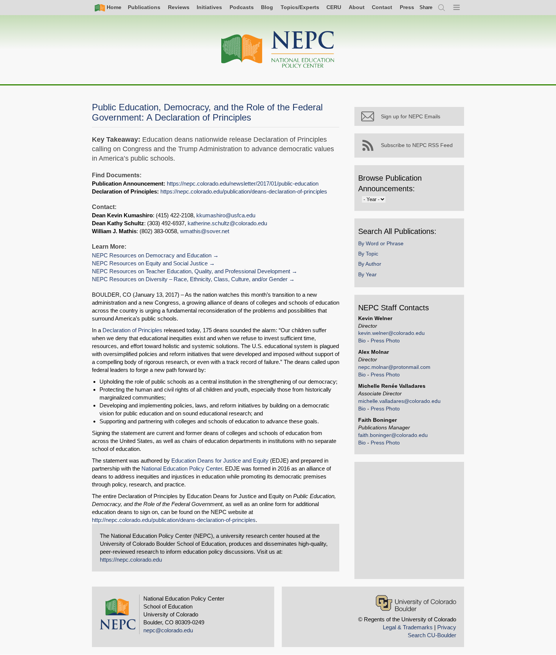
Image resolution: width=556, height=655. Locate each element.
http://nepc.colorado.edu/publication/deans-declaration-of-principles (174, 520)
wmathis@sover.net (204, 231)
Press (407, 7)
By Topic (368, 254)
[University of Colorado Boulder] (416, 603)
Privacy (446, 627)
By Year (367, 274)
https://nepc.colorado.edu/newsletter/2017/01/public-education (242, 183)
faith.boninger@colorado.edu (393, 435)
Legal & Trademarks (408, 627)
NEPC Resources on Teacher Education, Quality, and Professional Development (191, 271)
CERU (333, 7)
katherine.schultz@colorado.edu (227, 223)
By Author (369, 264)
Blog (267, 7)
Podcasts (242, 7)
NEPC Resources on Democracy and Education (151, 255)
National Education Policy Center (181, 468)
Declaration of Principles (132, 330)
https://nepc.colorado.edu (131, 559)
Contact (382, 7)
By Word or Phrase (381, 243)
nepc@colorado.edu (168, 630)
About (357, 7)
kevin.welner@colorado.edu (391, 333)
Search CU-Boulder (432, 635)
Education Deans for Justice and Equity (220, 460)
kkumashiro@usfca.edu (225, 215)
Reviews (178, 7)
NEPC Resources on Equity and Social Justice (150, 263)
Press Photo (385, 341)
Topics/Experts (300, 7)
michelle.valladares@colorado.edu (399, 401)
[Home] (278, 49)
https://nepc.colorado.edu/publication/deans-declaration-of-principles (243, 191)
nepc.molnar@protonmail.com (394, 367)
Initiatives (209, 7)
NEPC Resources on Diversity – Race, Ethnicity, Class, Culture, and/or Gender (189, 279)
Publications (144, 7)
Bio (362, 341)
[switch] (425, 7)
